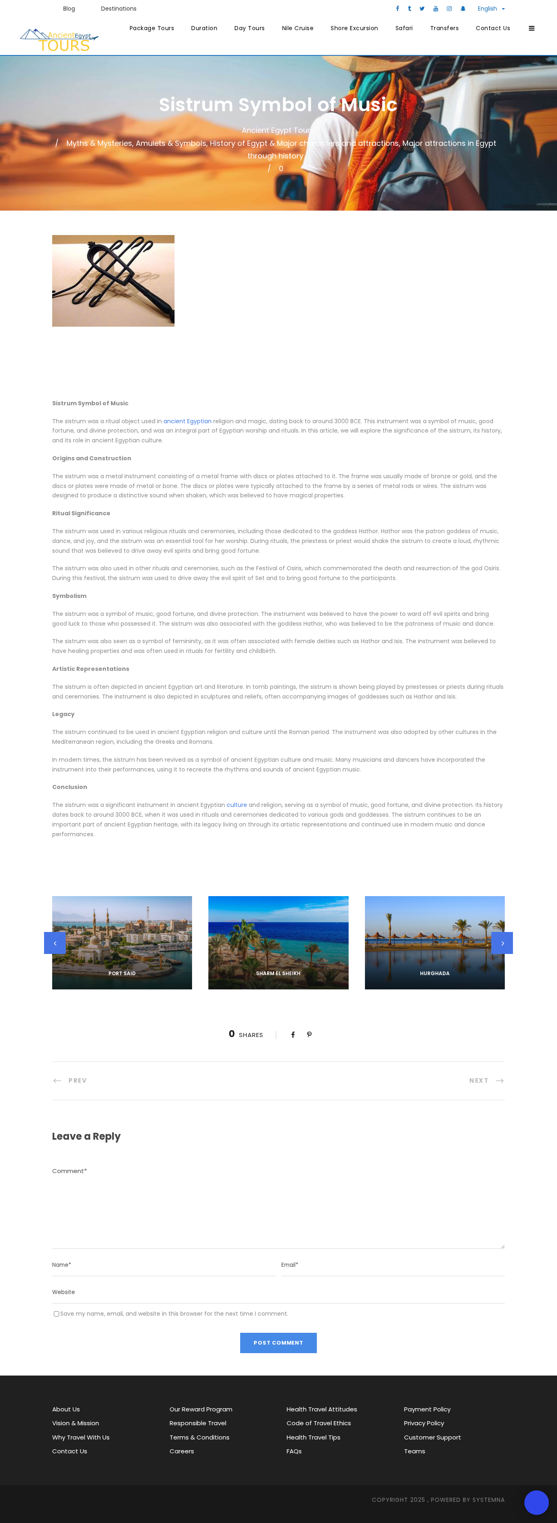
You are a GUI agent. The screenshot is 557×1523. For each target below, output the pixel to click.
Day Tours (249, 28)
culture (237, 805)
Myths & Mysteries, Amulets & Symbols (136, 143)
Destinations (119, 8)
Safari (404, 28)
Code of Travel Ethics (319, 1423)
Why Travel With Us (81, 1437)
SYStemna (489, 1500)
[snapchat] (463, 8)
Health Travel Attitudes (322, 1409)
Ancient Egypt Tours (278, 130)
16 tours (122, 984)
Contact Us (493, 28)
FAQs (294, 1451)
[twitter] (422, 8)
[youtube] (435, 8)
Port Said (122, 973)
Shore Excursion (354, 28)
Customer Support (432, 1437)
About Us (66, 1409)
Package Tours (152, 28)
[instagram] (449, 8)
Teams (414, 1451)
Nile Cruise (298, 28)
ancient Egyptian (188, 421)
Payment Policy (427, 1409)
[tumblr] (409, 8)
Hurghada (435, 973)
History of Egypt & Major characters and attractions (304, 143)
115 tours (434, 984)
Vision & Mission (75, 1423)
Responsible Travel (198, 1423)
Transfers (444, 28)
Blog (69, 8)
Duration (204, 28)
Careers (182, 1451)
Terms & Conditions (200, 1437)
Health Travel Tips (313, 1437)
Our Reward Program (201, 1409)
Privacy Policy (424, 1423)
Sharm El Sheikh (278, 973)
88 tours (278, 984)
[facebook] (397, 8)
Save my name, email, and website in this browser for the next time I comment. (174, 1314)
